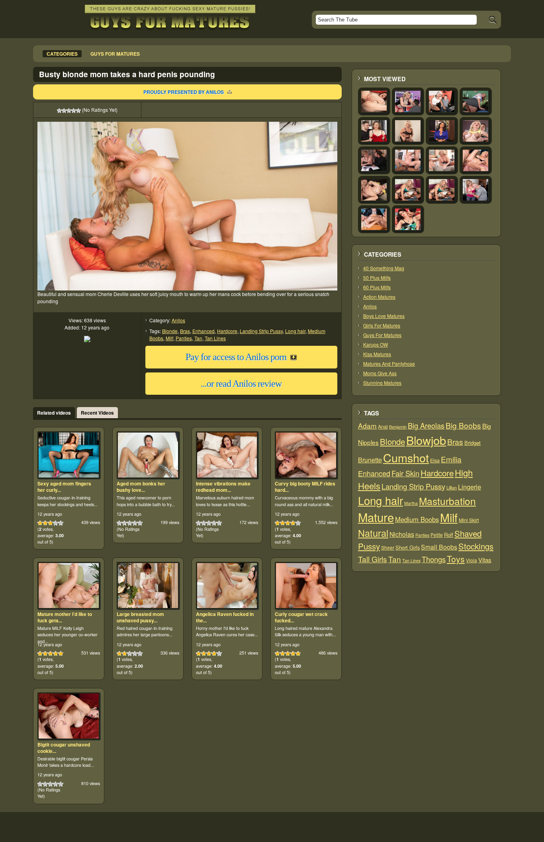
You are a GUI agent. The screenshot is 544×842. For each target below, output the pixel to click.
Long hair (295, 330)
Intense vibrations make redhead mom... (223, 486)
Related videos (54, 412)
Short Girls (407, 547)
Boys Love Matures (384, 315)
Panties (184, 338)
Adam (367, 426)
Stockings (475, 546)
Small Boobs (439, 546)
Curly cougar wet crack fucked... (301, 617)
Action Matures (379, 296)
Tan (198, 338)
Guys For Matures (382, 334)
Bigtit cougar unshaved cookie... (63, 747)
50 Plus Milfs (377, 277)
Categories (62, 53)
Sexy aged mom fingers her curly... (64, 486)
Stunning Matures (382, 382)
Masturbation (447, 501)
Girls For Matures (381, 325)
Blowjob (426, 440)
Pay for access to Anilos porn (236, 357)
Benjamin (398, 427)
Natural (373, 533)
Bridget (472, 442)
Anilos (178, 320)
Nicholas (401, 534)
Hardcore (227, 330)
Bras (185, 330)
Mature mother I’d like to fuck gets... (64, 617)
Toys (456, 559)
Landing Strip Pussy (261, 330)
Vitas (484, 559)
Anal (383, 426)
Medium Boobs (417, 519)
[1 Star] (59, 110)
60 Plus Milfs (377, 287)
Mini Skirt (469, 520)
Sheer (387, 547)
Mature (376, 517)
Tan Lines (215, 338)
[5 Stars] (78, 110)
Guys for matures (115, 53)
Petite (437, 534)
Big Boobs (463, 425)
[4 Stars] (73, 110)
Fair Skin (405, 473)
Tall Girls (372, 559)
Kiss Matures (377, 354)
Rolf (448, 534)
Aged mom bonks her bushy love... (141, 486)
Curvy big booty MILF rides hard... (305, 486)
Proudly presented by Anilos (183, 92)
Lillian (451, 487)
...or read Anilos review (241, 383)
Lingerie (469, 486)
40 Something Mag (383, 268)
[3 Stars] (69, 110)
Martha (411, 503)
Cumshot (406, 457)
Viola (471, 560)
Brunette (370, 459)
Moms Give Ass (380, 373)
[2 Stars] (64, 110)
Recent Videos (97, 412)
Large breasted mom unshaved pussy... (140, 617)
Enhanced (203, 330)
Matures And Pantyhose (389, 363)
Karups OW (375, 344)
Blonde (170, 330)
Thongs (434, 559)
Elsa (435, 460)
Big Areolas (426, 425)
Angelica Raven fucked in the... (225, 617)
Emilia (451, 459)
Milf (169, 338)
